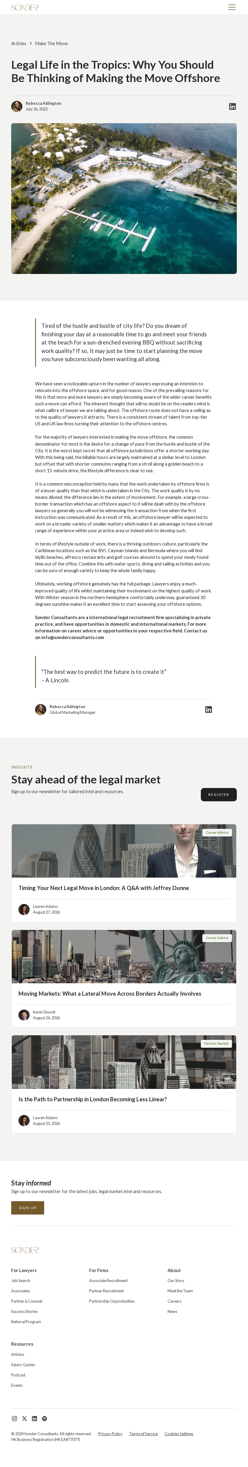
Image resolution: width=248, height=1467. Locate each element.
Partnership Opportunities (112, 1301)
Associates (20, 1290)
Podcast (18, 1375)
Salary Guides (23, 1364)
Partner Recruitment (106, 1290)
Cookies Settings (179, 1433)
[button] (231, 7)
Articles (17, 1354)
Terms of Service (143, 1433)
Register (218, 794)
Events (17, 1385)
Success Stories (24, 1311)
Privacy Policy (110, 1433)
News (172, 1311)
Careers (174, 1301)
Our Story (176, 1280)
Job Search (20, 1280)
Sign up (28, 1207)
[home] (25, 7)
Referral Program (26, 1321)
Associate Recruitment (108, 1280)
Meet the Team (180, 1290)
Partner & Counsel (26, 1301)
